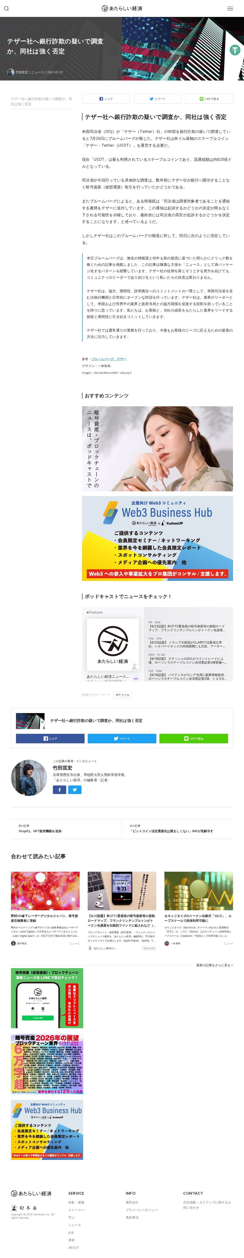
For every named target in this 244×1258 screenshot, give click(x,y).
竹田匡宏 (62, 767)
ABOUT (73, 1247)
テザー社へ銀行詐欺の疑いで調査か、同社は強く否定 (41, 101)
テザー (122, 359)
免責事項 (132, 1217)
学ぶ (71, 1217)
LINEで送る (212, 99)
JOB (71, 1232)
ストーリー (76, 1210)
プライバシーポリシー (142, 1210)
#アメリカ (122, 695)
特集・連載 (76, 1202)
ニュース (37, 72)
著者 (71, 1240)
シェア (109, 99)
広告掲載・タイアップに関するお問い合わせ (207, 1205)
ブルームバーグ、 (104, 359)
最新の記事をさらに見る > (214, 965)
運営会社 (132, 1202)
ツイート (160, 99)
